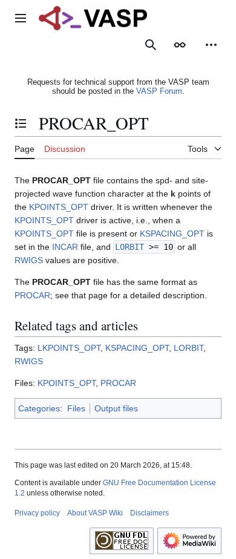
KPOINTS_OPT (58, 207)
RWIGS (29, 260)
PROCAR (32, 295)
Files (76, 408)
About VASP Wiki (95, 513)
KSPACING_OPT (172, 233)
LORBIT (129, 247)
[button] (20, 18)
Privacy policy (37, 513)
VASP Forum (159, 91)
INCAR (65, 247)
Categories (39, 408)
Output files (116, 408)
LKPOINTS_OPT (69, 348)
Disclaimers (149, 513)
